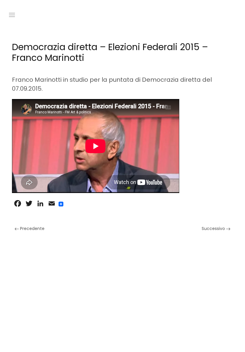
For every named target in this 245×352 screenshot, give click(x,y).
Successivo (214, 228)
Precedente (32, 228)
